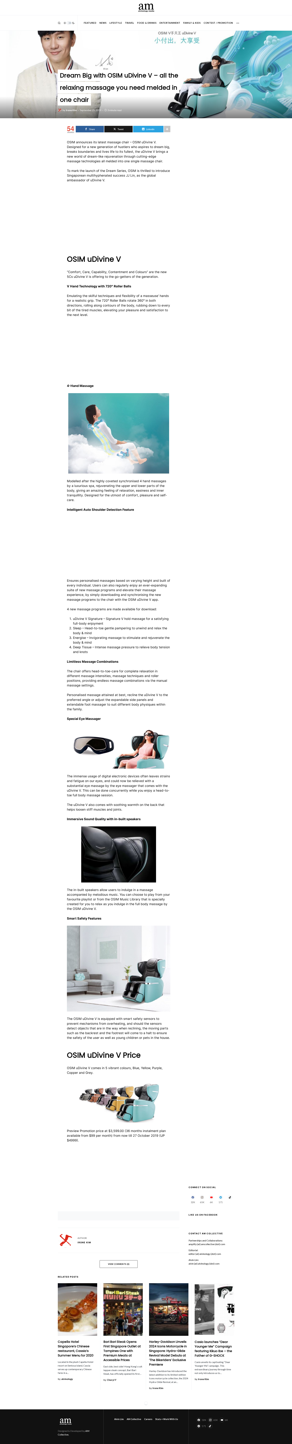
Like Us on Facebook (203, 1214)
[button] (59, 23)
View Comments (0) (118, 1264)
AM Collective (134, 1419)
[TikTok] (230, 1199)
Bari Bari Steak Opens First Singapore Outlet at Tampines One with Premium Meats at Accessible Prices (122, 1351)
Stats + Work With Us (166, 1419)
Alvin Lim (119, 1419)
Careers (148, 1419)
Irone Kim (84, 1242)
